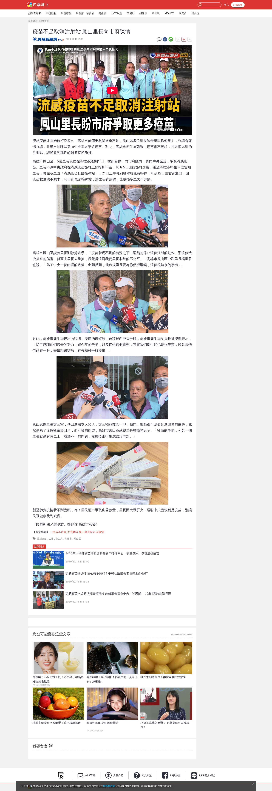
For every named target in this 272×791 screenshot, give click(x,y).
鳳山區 (77, 538)
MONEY (169, 13)
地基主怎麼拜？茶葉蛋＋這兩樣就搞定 (57, 722)
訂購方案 (237, 4)
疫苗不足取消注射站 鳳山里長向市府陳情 (78, 532)
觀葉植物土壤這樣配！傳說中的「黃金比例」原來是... (112, 679)
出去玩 (195, 13)
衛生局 (58, 538)
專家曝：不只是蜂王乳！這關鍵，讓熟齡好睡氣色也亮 (58, 679)
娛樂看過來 (34, 13)
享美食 (183, 13)
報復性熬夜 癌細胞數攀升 (103, 722)
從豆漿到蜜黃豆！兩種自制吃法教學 (163, 677)
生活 (51, 538)
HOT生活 (116, 13)
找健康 (143, 13)
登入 (226, 4)
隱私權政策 (109, 785)
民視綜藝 (66, 13)
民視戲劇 (51, 13)
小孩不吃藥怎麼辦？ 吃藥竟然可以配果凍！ (164, 725)
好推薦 (102, 13)
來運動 (130, 13)
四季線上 (32, 20)
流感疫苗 (42, 538)
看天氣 (156, 13)
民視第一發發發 (85, 13)
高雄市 (68, 538)
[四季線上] (38, 5)
